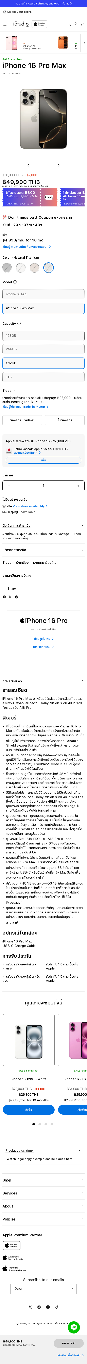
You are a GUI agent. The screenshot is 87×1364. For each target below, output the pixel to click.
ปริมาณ (7, 475)
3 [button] (47, 1125)
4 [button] (53, 1125)
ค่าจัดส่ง (15, 186)
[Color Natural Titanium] (48, 268)
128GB (11, 336)
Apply (49, 197)
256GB (11, 349)
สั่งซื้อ (28, 1109)
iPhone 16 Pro (16, 294)
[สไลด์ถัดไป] (83, 42)
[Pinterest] (16, 597)
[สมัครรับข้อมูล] (71, 1289)
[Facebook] (4, 597)
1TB (9, 377)
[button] (5, 24)
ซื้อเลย (65, 3)
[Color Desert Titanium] (34, 267)
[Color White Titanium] (20, 267)
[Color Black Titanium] (6, 267)
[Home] (21, 24)
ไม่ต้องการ (65, 420)
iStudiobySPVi (36, 1323)
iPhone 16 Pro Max (20, 308)
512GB (11, 363)
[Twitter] (10, 597)
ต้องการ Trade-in (22, 420)
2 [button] (40, 1125)
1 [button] (34, 1125)
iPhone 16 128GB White (29, 1079)
